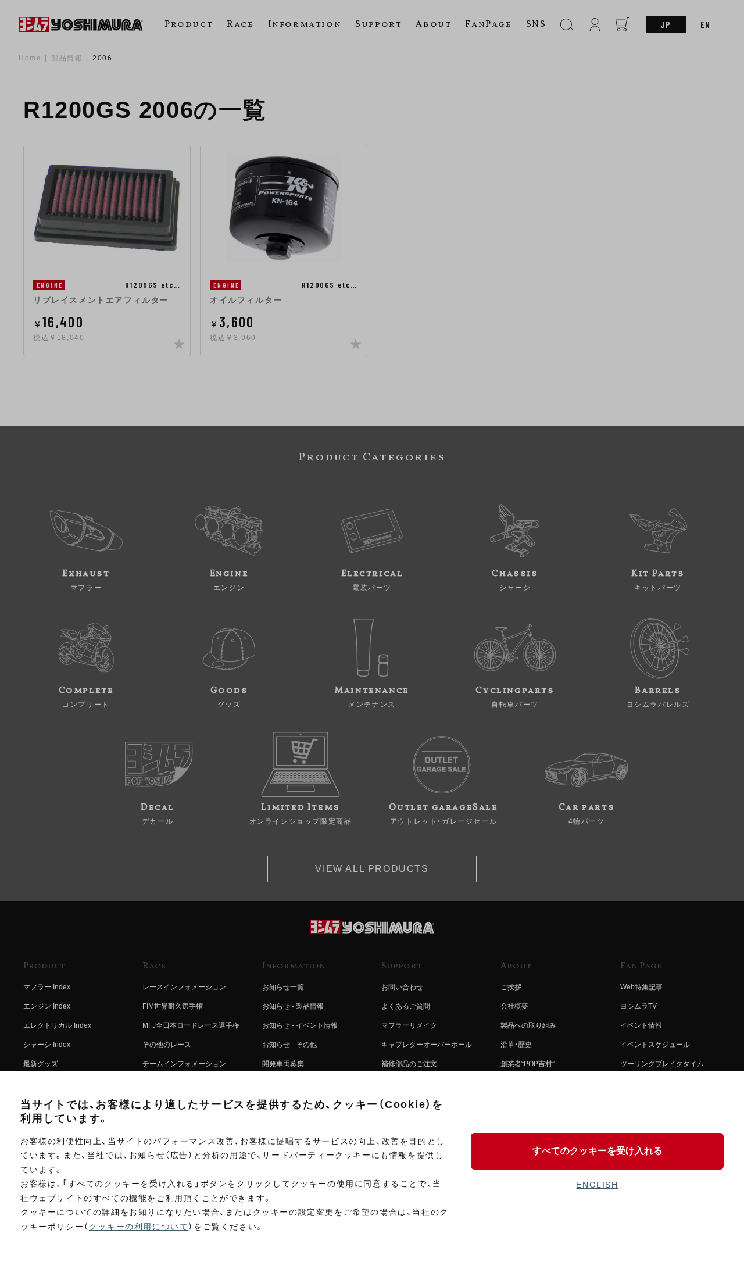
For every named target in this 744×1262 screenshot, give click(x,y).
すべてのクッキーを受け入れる (597, 1151)
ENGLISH (597, 1184)
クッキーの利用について (139, 1226)
